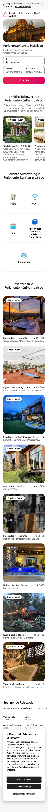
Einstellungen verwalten (24, 794)
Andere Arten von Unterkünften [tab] (17, 708)
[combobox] (24, 62)
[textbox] (14, 72)
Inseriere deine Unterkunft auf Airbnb (24, 14)
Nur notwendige (24, 786)
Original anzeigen (23, 6)
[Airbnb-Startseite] (5, 14)
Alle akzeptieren (24, 779)
